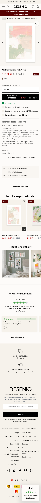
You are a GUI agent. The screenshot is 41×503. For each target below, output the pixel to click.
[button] (30, 493)
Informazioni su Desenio (10, 429)
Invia (20, 414)
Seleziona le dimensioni (11, 86)
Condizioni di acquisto (30, 440)
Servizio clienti (27, 433)
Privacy (24, 448)
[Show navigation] (3, 6)
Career (16, 440)
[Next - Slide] (38, 43)
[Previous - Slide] (2, 43)
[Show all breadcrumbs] (4, 19)
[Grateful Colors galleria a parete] (15, 263)
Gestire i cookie (27, 457)
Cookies (25, 444)
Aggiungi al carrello (22, 97)
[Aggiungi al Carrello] (24, 229)
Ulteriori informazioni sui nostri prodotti (20, 158)
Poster (11, 18)
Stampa (16, 433)
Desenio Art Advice (29, 429)
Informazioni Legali (12, 436)
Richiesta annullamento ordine (30, 452)
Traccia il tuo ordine (29, 436)
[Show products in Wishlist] (33, 6)
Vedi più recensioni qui (20, 337)
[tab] (7, 65)
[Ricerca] (8, 6)
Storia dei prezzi (8, 153)
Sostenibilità (14, 444)
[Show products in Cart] (37, 6)
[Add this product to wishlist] (36, 23)
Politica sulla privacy (28, 419)
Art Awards (15, 460)
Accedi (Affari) (14, 464)
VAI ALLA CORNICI (20, 186)
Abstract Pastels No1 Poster (26, 18)
